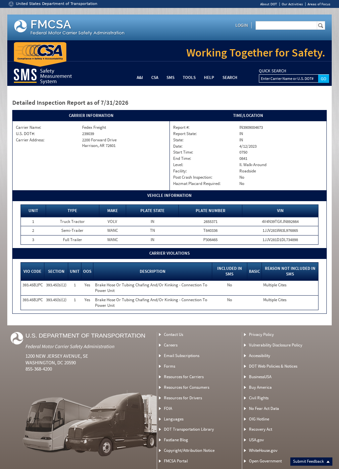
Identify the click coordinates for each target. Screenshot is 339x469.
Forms (169, 366)
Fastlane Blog (176, 440)
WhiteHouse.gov (263, 450)
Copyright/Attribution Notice (189, 450)
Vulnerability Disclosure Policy (275, 345)
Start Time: (183, 152)
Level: (178, 164)
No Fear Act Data (264, 408)
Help (209, 77)
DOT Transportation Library (189, 429)
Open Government (265, 461)
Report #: (181, 127)
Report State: (185, 133)
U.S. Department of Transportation (85, 335)
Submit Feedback (309, 461)
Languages (173, 419)
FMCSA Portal (176, 461)
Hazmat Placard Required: (196, 183)
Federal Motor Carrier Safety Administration (70, 346)
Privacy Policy (261, 334)
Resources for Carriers (184, 376)
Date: (177, 146)
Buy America (260, 387)
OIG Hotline (259, 419)
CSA (154, 77)
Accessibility (259, 355)
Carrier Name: (28, 127)
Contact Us (173, 334)
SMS (170, 77)
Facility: (180, 171)
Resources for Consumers (186, 387)
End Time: (182, 158)
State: (178, 140)
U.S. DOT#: (25, 133)
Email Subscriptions (181, 355)
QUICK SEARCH (272, 71)
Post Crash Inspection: (192, 177)
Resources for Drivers (183, 398)
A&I (140, 77)
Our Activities (292, 4)
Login (241, 25)
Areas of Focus (319, 4)
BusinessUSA (260, 376)
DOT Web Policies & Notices (273, 366)
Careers (170, 345)
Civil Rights (258, 398)
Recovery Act (260, 429)
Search (229, 77)
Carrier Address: (30, 140)
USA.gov (256, 440)
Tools (189, 77)
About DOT (268, 4)
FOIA (168, 408)
